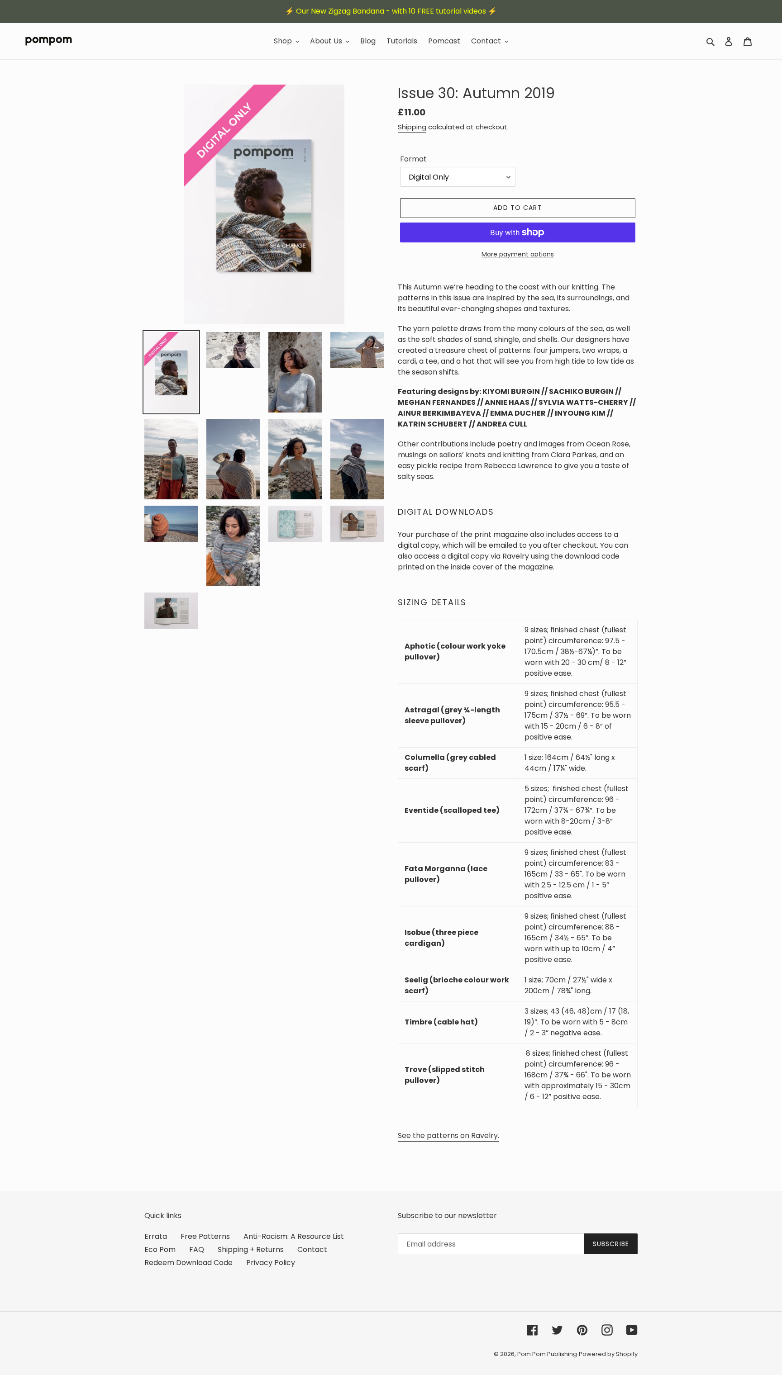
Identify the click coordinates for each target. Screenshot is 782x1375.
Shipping (412, 127)
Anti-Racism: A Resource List (293, 1236)
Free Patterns (205, 1236)
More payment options (518, 254)
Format (413, 159)
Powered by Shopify (608, 1354)
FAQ (196, 1249)
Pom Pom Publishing (547, 1354)
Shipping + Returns (251, 1249)
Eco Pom (160, 1249)
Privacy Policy (270, 1262)
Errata (155, 1236)
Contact (312, 1249)
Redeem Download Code (188, 1262)
